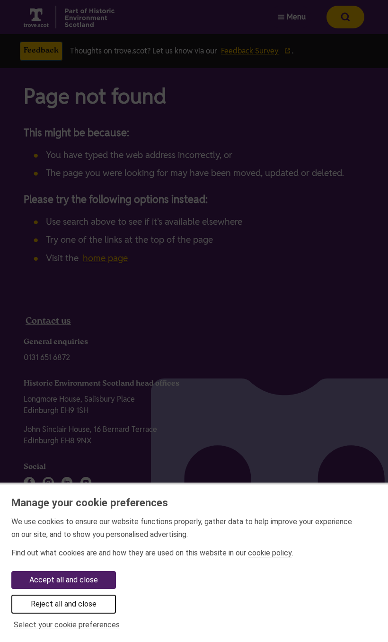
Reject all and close (64, 603)
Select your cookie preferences (67, 624)
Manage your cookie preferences (89, 502)
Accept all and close (63, 579)
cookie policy (270, 552)
